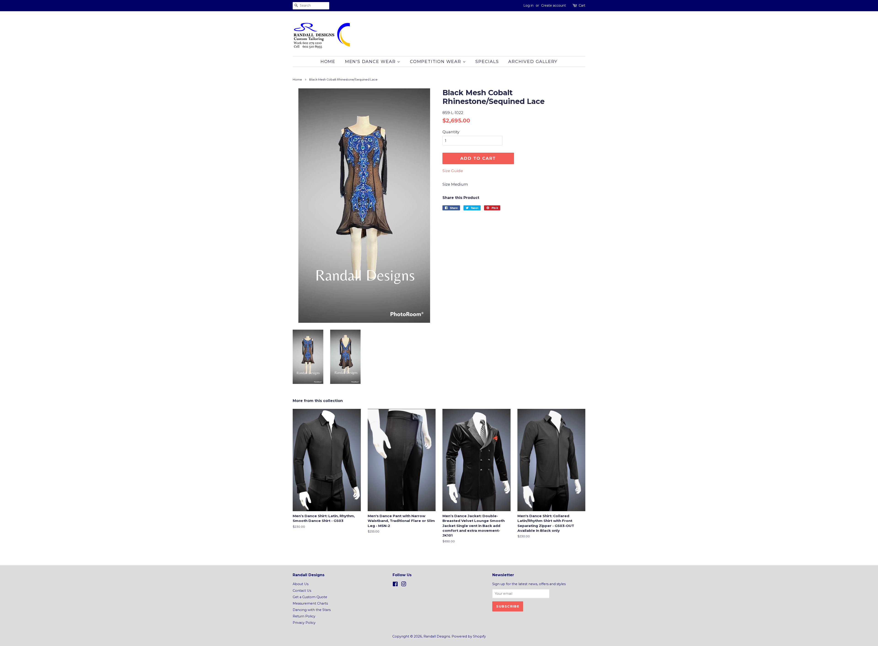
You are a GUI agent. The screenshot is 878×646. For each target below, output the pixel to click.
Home (328, 61)
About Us (300, 584)
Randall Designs (436, 636)
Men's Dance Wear (371, 61)
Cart (582, 5)
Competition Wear (436, 61)
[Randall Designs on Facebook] (395, 585)
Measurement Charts (310, 603)
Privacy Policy (304, 623)
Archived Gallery (532, 61)
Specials (487, 61)
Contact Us (302, 591)
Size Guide (452, 170)
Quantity (450, 132)
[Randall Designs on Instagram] (403, 585)
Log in (528, 5)
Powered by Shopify (469, 636)
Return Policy (304, 616)
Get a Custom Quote (310, 597)
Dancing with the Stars (312, 610)
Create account (553, 5)
